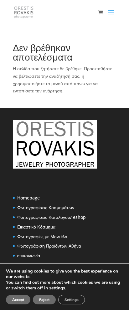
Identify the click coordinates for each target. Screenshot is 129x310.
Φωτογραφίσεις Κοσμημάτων (45, 207)
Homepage (28, 198)
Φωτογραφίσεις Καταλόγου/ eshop (51, 217)
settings (57, 288)
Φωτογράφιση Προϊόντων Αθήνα (49, 246)
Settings (71, 299)
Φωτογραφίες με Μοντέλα (42, 236)
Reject (44, 299)
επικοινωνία (28, 255)
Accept (18, 299)
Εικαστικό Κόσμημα (36, 227)
